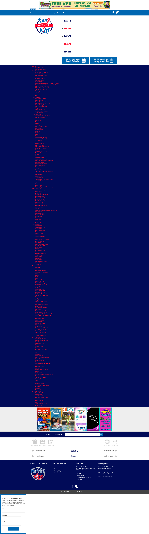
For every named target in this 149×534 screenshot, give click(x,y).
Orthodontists (38, 211)
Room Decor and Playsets (41, 328)
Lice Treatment (39, 207)
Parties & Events (36, 224)
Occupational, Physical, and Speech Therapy (46, 210)
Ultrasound (38, 219)
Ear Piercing (38, 317)
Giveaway (65, 13)
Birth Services (38, 193)
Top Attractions (39, 180)
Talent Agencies (39, 112)
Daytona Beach (94, 9)
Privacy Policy (57, 471)
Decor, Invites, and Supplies (42, 239)
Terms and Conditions (59, 469)
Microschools (38, 81)
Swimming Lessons (40, 383)
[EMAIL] (115, 442)
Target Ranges (39, 177)
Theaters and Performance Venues (44, 179)
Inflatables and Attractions (41, 249)
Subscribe (13, 529)
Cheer (36, 345)
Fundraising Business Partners (42, 103)
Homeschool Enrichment (41, 284)
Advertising (52, 13)
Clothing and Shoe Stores (41, 311)
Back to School (39, 393)
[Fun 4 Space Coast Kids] (44, 25)
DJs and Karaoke (39, 241)
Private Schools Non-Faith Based (43, 88)
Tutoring (37, 92)
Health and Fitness (40, 355)
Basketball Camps (39, 67)
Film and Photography (40, 283)
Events (59, 13)
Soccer (37, 376)
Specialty (37, 297)
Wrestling (37, 388)
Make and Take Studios (41, 151)
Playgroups (38, 108)
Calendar (38, 13)
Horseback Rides (39, 143)
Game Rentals (38, 247)
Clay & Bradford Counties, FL (84, 477)
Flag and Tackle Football (41, 349)
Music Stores (38, 326)
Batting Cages (38, 120)
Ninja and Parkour (39, 365)
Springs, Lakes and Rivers (41, 173)
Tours (36, 182)
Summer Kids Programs (41, 301)
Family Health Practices (41, 205)
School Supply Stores (40, 329)
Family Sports (38, 348)
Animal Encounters (40, 117)
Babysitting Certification (41, 270)
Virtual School (38, 94)
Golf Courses (38, 140)
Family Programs (39, 281)
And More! (79, 479)
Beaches (37, 122)
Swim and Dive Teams (40, 382)
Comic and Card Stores (41, 312)
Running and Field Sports (41, 369)
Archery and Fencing (40, 338)
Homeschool (38, 77)
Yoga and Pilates (39, 389)
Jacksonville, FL (81, 475)
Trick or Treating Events (41, 403)
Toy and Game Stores (40, 335)
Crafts (36, 276)
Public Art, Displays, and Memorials (44, 160)
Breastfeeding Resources (41, 194)
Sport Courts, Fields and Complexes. (44, 171)
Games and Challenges (41, 137)
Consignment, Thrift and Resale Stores (44, 314)
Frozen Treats (38, 321)
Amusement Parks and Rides (42, 115)
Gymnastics (38, 354)
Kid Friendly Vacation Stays (42, 146)
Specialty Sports (39, 379)
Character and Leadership (41, 272)
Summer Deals (39, 400)
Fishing (37, 132)
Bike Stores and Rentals (41, 307)
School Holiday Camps (40, 69)
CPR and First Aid (39, 199)
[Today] (50, 442)
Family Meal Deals (39, 318)
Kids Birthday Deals (40, 250)
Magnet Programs (39, 80)
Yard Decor (38, 264)
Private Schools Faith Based (42, 86)
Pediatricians (38, 216)
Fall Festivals (38, 394)
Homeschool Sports (40, 359)
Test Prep (37, 91)
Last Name (4, 521)
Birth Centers (38, 191)
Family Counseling (39, 202)
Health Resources (36, 188)
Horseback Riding (39, 360)
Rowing (37, 368)
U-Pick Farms (38, 405)
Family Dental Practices (41, 204)
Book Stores (38, 309)
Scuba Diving (38, 372)
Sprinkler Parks (39, 174)
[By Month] (34, 442)
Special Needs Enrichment (41, 295)
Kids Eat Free (38, 324)
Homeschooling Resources (42, 105)
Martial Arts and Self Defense (42, 363)
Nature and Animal (39, 289)
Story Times (38, 300)
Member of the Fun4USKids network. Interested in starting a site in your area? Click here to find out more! (86, 468)
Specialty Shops (39, 331)
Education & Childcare (37, 71)
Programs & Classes (37, 266)
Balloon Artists (38, 228)
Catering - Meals (39, 233)
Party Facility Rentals (40, 253)
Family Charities (39, 100)
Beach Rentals (38, 306)
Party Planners (39, 256)
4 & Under (37, 267)
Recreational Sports (40, 165)
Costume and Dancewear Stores (43, 315)
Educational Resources (41, 75)
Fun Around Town (36, 114)
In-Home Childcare (40, 78)
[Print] (107, 442)
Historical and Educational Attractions (44, 142)
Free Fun (37, 134)
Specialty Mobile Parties (41, 261)
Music (36, 287)
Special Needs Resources (41, 111)
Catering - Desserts (40, 232)
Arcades (37, 119)
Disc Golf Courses (39, 128)
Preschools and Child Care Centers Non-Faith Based (48, 84)
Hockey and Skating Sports (42, 357)
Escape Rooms (39, 129)
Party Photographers (40, 255)
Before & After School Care (42, 72)
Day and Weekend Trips (41, 126)
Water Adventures (39, 185)
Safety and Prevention (40, 290)
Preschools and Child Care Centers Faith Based (47, 83)
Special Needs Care (40, 218)
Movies (37, 154)
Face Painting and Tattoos (41, 244)
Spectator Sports (39, 170)
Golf (36, 352)
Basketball (37, 341)
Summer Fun (38, 402)
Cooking (37, 275)
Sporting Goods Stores (40, 332)
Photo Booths (38, 259)
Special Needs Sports (40, 377)
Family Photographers (40, 101)
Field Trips (37, 131)
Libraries (37, 149)
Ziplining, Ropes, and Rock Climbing (44, 187)
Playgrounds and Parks (41, 159)
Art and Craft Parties (40, 227)
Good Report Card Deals (41, 396)
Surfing (37, 380)
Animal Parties (38, 225)
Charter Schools (39, 74)
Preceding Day (40, 450)
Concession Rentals (40, 236)
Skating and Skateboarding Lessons (44, 374)
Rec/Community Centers (41, 163)
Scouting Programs (40, 292)
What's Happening (36, 391)
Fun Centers (38, 136)
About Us (56, 473)
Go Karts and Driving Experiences (43, 139)
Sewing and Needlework (41, 293)
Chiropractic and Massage (41, 197)
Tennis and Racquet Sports (42, 385)
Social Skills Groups (40, 109)
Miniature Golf (38, 153)
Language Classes (39, 286)
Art (36, 269)
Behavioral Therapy (40, 190)
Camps (34, 66)
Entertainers (38, 242)
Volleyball (37, 386)
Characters (38, 235)
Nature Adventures (40, 157)
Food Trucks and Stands (41, 245)
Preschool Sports (39, 366)
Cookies (37, 238)
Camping (37, 125)
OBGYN (37, 208)
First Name (4, 515)
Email (3, 508)
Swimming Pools (39, 176)
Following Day (109, 450)
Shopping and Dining (37, 303)
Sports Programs (36, 337)
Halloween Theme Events (41, 397)
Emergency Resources (40, 98)
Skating (37, 168)
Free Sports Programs (40, 351)
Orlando (62, 9)
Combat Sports (39, 346)
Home (31, 13)
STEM (36, 298)
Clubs (36, 273)
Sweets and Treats (39, 334)
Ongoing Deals (39, 399)
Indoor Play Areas (39, 145)
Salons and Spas (39, 167)
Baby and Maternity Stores (41, 304)
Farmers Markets (39, 320)
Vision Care (38, 221)
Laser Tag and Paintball (41, 148)
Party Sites (38, 258)
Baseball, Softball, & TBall (41, 340)
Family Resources (36, 97)
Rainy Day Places (39, 162)
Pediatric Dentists (39, 213)
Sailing (37, 371)
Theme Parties (39, 263)
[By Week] (42, 442)
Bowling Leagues (39, 343)
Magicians (37, 252)
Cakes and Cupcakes (40, 230)
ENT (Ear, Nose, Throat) (41, 201)
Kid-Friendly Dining (40, 323)
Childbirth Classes (39, 196)
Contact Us (57, 475)
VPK (36, 95)
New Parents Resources (41, 106)
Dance (36, 278)
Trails (36, 184)
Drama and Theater (40, 280)
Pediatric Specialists (40, 215)
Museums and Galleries (41, 156)
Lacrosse (37, 362)
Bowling (37, 123)
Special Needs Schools (41, 89)
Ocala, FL (79, 473)
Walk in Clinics (38, 222)
